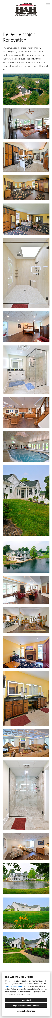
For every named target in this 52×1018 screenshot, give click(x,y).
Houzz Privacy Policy (14, 986)
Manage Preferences (26, 1011)
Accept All (26, 1000)
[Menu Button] (47, 4)
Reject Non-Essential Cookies (26, 1005)
